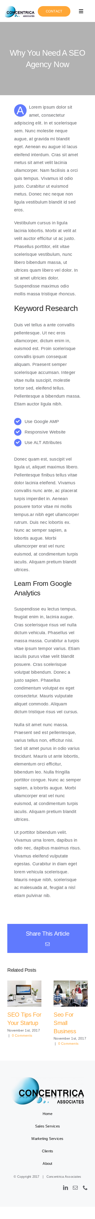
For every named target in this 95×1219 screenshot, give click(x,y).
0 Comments (22, 1035)
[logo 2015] (20, 6)
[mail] (75, 1187)
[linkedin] (65, 1187)
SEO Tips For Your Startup (24, 994)
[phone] (85, 1187)
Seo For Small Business (71, 994)
